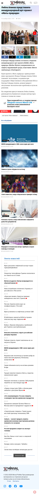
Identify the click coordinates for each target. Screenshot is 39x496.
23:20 (6, 309)
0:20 (6, 286)
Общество (6, 140)
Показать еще (19, 455)
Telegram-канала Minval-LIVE (20, 102)
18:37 (6, 441)
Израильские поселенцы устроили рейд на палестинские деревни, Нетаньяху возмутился (19, 358)
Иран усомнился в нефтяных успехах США (19, 312)
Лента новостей (12, 258)
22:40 (6, 322)
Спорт (4, 190)
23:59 (6, 294)
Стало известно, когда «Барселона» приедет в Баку (19, 194)
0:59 (6, 271)
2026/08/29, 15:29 (7, 197)
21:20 (6, 363)
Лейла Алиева (24, 115)
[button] (34, 33)
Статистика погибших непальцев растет (18, 449)
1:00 (6, 263)
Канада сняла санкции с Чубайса (15, 444)
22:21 (6, 330)
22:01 (6, 338)
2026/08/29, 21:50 (7, 146)
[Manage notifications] (34, 492)
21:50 (6, 345)
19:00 (6, 434)
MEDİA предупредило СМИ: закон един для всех (17, 144)
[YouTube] (21, 486)
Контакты (16, 481)
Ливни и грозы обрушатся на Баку (13, 169)
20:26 (6, 393)
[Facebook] (15, 486)
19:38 (6, 416)
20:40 (6, 386)
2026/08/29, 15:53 (7, 172)
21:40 (6, 353)
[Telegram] (10, 486)
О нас (9, 481)
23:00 (6, 314)
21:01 (6, 378)
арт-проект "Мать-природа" (10, 115)
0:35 (6, 278)
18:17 (6, 447)
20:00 (6, 409)
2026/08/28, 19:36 (7, 251)
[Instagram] (5, 486)
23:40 (6, 301)
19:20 (6, 426)
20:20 (6, 401)
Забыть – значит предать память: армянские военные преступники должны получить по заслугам (19, 421)
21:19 (6, 370)
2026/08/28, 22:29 (7, 224)
